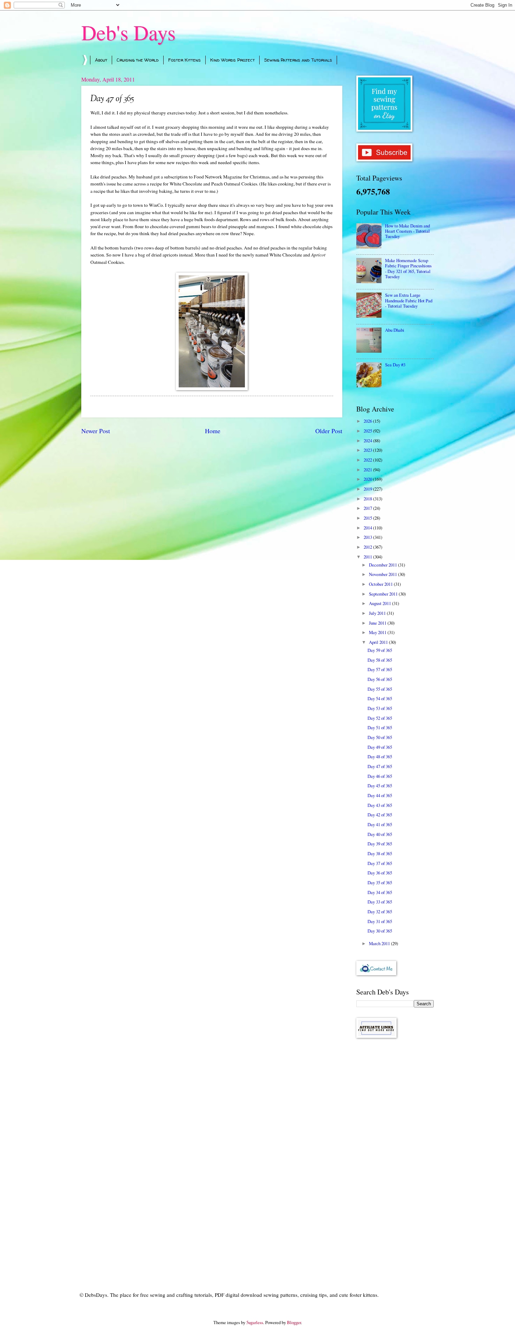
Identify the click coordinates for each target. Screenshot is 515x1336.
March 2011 (380, 943)
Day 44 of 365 (380, 795)
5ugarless (254, 1322)
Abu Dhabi (394, 330)
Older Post (328, 431)
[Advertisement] (395, 1155)
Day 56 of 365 (380, 679)
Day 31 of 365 (380, 921)
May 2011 (378, 632)
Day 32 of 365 (380, 911)
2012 (368, 547)
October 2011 (381, 584)
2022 (368, 460)
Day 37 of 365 (380, 863)
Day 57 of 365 (380, 669)
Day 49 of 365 (380, 747)
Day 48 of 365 (380, 756)
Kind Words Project (232, 60)
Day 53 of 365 (380, 708)
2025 (368, 431)
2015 (368, 518)
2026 (368, 421)
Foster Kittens (184, 60)
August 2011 (380, 603)
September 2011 (384, 594)
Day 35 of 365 (380, 882)
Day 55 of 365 (380, 689)
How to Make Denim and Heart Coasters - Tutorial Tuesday (407, 231)
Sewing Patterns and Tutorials (298, 60)
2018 (368, 498)
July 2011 (378, 613)
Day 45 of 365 (380, 785)
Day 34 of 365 (380, 892)
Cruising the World (138, 60)
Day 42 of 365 (380, 814)
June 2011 (378, 623)
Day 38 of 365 (380, 853)
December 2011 (383, 565)
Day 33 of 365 (380, 902)
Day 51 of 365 (380, 727)
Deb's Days (128, 32)
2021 (368, 469)
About (101, 60)
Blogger (294, 1322)
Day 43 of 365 (380, 805)
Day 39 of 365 (380, 844)
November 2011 (383, 574)
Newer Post (95, 431)
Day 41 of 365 (380, 824)
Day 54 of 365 (380, 698)
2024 (368, 440)
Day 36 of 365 (380, 873)
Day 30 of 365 (380, 931)
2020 (368, 479)
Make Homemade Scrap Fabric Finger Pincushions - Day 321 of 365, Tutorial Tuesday (408, 268)
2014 (368, 528)
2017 (368, 508)
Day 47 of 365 (380, 766)
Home (212, 431)
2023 (368, 450)
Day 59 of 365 (380, 650)
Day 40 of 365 (380, 834)
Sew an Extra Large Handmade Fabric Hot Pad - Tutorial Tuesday (408, 300)
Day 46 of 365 (380, 776)
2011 (368, 557)
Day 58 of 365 (380, 660)
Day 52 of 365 (380, 718)
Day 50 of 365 (380, 737)
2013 (368, 537)
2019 (368, 489)
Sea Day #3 (395, 364)
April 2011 (379, 642)
